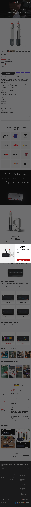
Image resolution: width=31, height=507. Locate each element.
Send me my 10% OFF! (23, 260)
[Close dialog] (30, 245)
